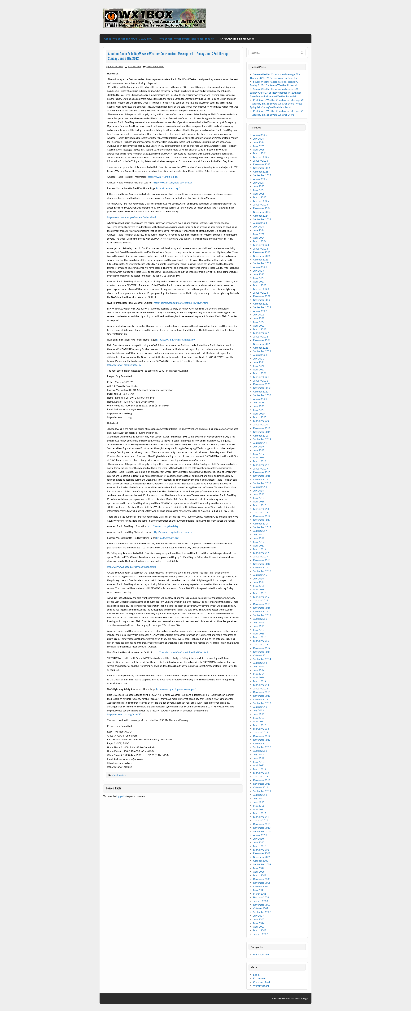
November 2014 (262, 651)
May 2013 (258, 717)
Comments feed (261, 982)
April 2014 (259, 677)
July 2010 (258, 838)
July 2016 (258, 578)
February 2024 (261, 244)
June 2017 (258, 538)
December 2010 (261, 824)
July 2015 (258, 622)
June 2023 (258, 274)
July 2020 (258, 402)
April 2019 (259, 457)
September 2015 (262, 615)
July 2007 (258, 915)
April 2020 (259, 413)
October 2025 (260, 171)
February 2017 (261, 552)
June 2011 (258, 802)
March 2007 (259, 930)
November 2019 (262, 431)
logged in (121, 796)
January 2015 (260, 644)
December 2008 (261, 879)
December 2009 (261, 853)
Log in (256, 974)
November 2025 (262, 167)
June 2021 (258, 362)
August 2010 (260, 834)
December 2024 (261, 208)
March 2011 (259, 813)
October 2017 (260, 523)
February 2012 (261, 772)
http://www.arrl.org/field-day (163, 176)
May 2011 (258, 805)
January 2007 (260, 934)
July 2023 (258, 270)
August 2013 (260, 706)
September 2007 (262, 912)
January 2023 (260, 292)
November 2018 (262, 475)
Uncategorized (119, 775)
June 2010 (258, 842)
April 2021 (259, 369)
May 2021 (258, 365)
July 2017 (258, 534)
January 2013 (260, 732)
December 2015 (261, 604)
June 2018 (258, 494)
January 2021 (260, 380)
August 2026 (260, 134)
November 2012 (262, 739)
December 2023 (261, 252)
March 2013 (259, 725)
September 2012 (262, 747)
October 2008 (260, 886)
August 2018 (260, 486)
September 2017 (262, 527)
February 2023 (261, 288)
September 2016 (262, 571)
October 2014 (260, 655)
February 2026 (261, 156)
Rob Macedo (134, 66)
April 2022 (259, 325)
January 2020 (260, 424)
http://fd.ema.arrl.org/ (167, 188)
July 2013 (258, 710)
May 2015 (258, 629)
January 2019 (260, 468)
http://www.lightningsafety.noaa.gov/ (176, 339)
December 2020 (261, 384)
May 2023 (258, 277)
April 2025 (259, 193)
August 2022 (260, 311)
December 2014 (261, 648)
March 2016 (259, 593)
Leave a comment (155, 66)
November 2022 (262, 299)
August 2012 (260, 750)
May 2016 (258, 585)
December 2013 (261, 692)
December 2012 (261, 736)
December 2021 (261, 340)
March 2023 (259, 285)
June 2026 (258, 142)
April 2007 (259, 926)
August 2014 (260, 662)
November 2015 (262, 607)
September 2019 (262, 439)
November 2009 (262, 857)
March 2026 (259, 153)
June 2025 (258, 186)
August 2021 (260, 354)
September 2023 (262, 263)
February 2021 (261, 376)
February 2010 (261, 849)
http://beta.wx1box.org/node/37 (124, 364)
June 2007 (258, 919)
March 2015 (259, 637)
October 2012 (260, 743)
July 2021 (258, 358)
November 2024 (262, 211)
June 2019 (258, 450)
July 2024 (258, 226)
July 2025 (258, 182)
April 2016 (259, 589)
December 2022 (261, 296)
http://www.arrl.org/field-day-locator (172, 182)
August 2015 (260, 618)
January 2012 (260, 776)
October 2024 (260, 215)
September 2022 (262, 307)
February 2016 (261, 596)
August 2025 (260, 179)
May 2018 (258, 497)
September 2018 (262, 483)
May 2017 (258, 541)
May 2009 (258, 868)
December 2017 (261, 516)
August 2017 (260, 530)
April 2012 (259, 765)
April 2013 (259, 721)
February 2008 (261, 897)
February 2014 (261, 684)
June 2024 (258, 230)
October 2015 (260, 611)
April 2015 (259, 633)
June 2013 (258, 714)
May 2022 (258, 321)
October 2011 (260, 787)
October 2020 (260, 391)
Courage (303, 998)
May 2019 (258, 453)
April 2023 (259, 281)
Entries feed (259, 978)
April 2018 (259, 501)
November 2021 (262, 343)
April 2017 (259, 545)
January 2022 (260, 336)
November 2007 (262, 904)
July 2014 (258, 666)
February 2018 (261, 508)
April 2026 (259, 149)
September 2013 (262, 703)
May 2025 (258, 189)
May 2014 (258, 673)
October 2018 (260, 479)
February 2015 (261, 640)
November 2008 (262, 882)
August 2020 (260, 398)
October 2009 (260, 860)
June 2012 (258, 758)
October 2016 (260, 567)
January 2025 (260, 204)
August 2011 (260, 794)
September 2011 (262, 791)
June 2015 (258, 626)
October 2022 (260, 303)
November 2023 (262, 256)
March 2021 (259, 373)
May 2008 (258, 889)
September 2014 (262, 659)
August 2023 (260, 266)
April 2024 (259, 237)
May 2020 (258, 409)
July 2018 (258, 490)
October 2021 (260, 347)
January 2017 (260, 556)
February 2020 (261, 420)
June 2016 (258, 582)
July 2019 (258, 446)
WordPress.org (261, 985)
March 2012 (259, 769)
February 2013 (261, 728)
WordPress (288, 998)
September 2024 (262, 219)
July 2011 (258, 798)
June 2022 (258, 318)
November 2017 (262, 519)
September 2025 (262, 175)
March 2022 (259, 329)
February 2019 (261, 464)
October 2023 (260, 259)
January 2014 (260, 688)
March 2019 (259, 461)
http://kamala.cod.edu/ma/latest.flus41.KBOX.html (181, 302)
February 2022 (261, 332)
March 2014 (259, 681)
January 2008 (260, 901)
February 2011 (261, 816)
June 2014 (258, 670)
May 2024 (258, 233)
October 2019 (260, 435)
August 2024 (260, 222)
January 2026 (260, 160)
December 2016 (261, 560)
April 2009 (259, 871)
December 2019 (261, 428)
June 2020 (258, 406)
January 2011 (260, 820)
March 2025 (259, 197)
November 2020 (262, 387)
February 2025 (261, 201)
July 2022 (258, 314)
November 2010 (262, 827)
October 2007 (260, 908)
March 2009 (259, 875)
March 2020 (259, 417)
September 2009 (262, 864)
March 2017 (259, 549)
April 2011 (259, 809)
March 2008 (259, 893)
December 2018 (261, 472)
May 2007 (258, 923)
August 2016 (260, 574)
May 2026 (258, 146)
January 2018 (260, 512)
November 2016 (262, 563)
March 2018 (259, 505)
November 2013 (262, 695)
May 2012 (258, 761)
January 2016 (260, 600)
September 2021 (262, 351)
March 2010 (259, 846)
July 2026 (258, 138)
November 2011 (262, 783)
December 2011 (261, 780)
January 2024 (260, 248)
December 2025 (261, 164)
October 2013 (260, 699)
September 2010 (262, 831)
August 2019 (260, 442)
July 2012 (258, 754)
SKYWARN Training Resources (237, 38)
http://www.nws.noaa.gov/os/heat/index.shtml (131, 217)
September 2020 (262, 395)
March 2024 (259, 241)
